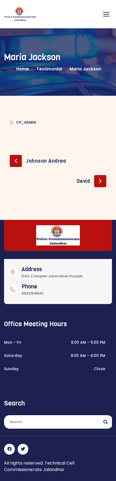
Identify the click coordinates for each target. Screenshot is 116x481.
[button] (106, 14)
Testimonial (49, 69)
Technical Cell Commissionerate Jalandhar (39, 466)
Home (22, 69)
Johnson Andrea (46, 161)
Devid (83, 181)
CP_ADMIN (26, 122)
